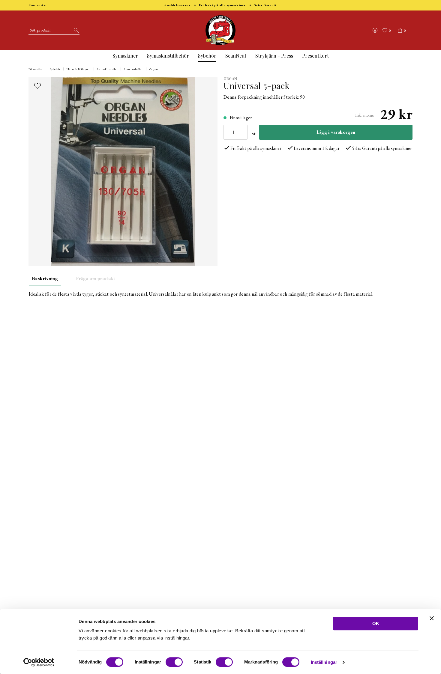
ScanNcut (235, 55)
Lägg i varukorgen (335, 132)
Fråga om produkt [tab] (96, 278)
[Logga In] (375, 30)
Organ (153, 69)
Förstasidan (36, 69)
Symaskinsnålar (107, 69)
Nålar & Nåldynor (79, 69)
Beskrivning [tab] (45, 278)
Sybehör (207, 55)
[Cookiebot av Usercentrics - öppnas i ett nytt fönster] (39, 662)
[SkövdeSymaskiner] (221, 30)
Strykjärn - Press (274, 55)
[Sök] (75, 30)
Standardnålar (133, 69)
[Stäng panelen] (432, 618)
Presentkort (315, 55)
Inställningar (324, 662)
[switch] (174, 662)
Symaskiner (125, 55)
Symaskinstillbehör (168, 55)
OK (375, 623)
